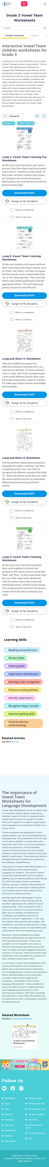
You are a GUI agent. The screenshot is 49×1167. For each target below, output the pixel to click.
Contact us (10, 1119)
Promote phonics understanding (18, 723)
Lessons (35, 35)
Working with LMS (36, 1103)
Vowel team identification (23, 674)
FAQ (30, 1138)
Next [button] (44, 1036)
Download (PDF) (24, 193)
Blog (7, 1109)
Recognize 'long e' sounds (23, 706)
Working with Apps (36, 1109)
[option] (24, 1036)
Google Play (10, 1130)
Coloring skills (17, 666)
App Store (9, 1125)
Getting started (35, 1098)
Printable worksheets (14, 35)
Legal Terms (17, 1155)
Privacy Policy (30, 1155)
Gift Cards (32, 1119)
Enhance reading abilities (23, 690)
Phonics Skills (16, 658)
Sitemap (8, 1135)
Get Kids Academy (36, 1114)
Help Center (10, 1141)
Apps (7, 1103)
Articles (15, 741)
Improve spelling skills (21, 714)
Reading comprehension (23, 650)
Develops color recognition (24, 682)
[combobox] (15, 116)
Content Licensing (36, 1133)
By (5, 116)
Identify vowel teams (21, 698)
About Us (9, 1114)
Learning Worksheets (21, 1018)
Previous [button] (3, 1036)
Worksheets (10, 1098)
